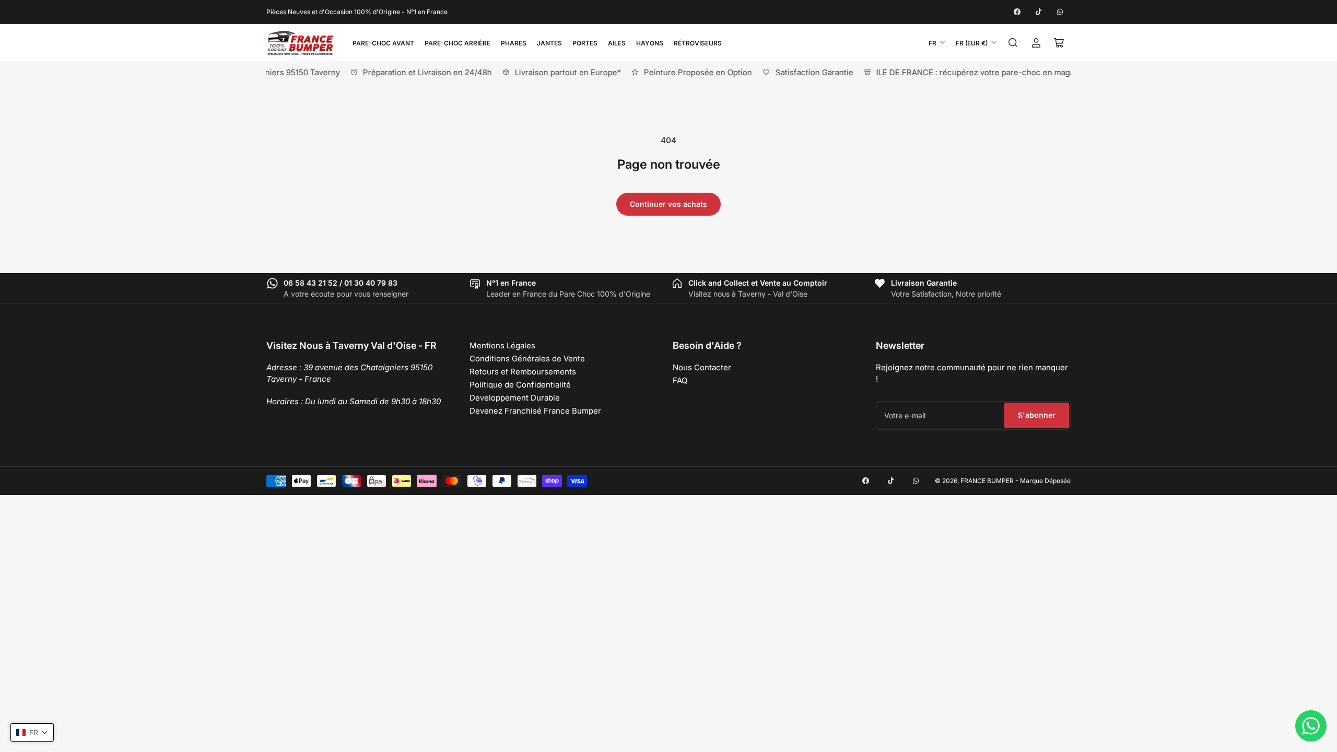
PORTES (584, 43)
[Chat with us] (1311, 726)
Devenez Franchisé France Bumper (535, 411)
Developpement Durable (515, 398)
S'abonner (1036, 414)
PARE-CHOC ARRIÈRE (457, 43)
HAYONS (649, 43)
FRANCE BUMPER (987, 481)
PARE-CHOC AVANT (383, 43)
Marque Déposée (1045, 481)
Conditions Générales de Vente (527, 358)
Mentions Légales (502, 345)
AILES (617, 43)
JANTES (549, 43)
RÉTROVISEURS (698, 43)
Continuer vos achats (668, 203)
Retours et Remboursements (523, 372)
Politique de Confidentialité (520, 385)
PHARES (513, 43)
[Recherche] (1013, 42)
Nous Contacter (702, 367)
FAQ (680, 380)
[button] (32, 732)
